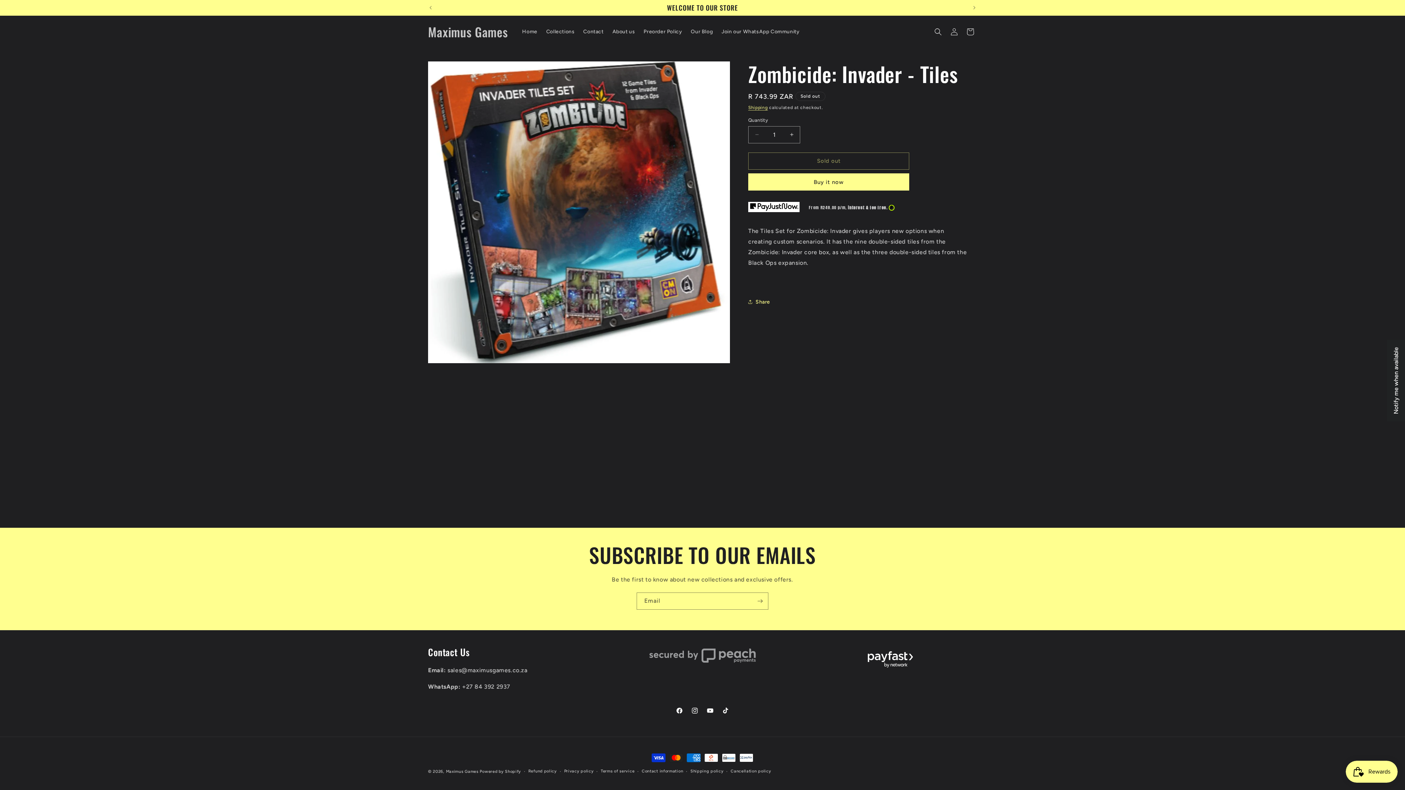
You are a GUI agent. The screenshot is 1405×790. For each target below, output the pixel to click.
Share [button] (763, 302)
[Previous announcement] (431, 8)
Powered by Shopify (500, 771)
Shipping (758, 107)
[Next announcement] (974, 8)
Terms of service (617, 771)
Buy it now (829, 182)
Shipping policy (707, 771)
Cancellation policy (751, 771)
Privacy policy (579, 771)
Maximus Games (462, 771)
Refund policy (542, 771)
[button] (938, 32)
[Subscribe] (760, 601)
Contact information (662, 771)
